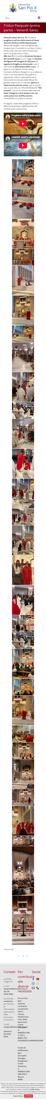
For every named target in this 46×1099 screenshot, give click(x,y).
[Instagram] (33, 983)
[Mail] (33, 988)
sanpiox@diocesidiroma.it (16, 988)
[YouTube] (37, 979)
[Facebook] (33, 979)
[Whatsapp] (37, 983)
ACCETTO (28, 1096)
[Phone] (37, 988)
